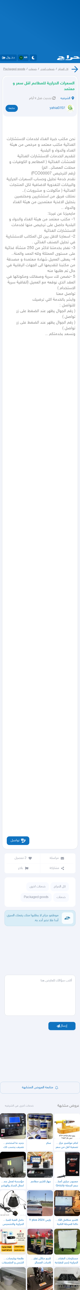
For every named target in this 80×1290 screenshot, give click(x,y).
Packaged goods (14, 69)
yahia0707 (57, 108)
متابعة (12, 108)
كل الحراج (63, 69)
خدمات (33, 69)
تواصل (15, 841)
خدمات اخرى (47, 69)
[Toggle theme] (33, 57)
